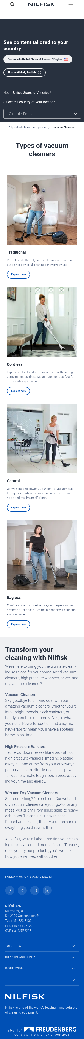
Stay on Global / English (22, 72)
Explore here (18, 274)
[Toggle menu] (71, 4)
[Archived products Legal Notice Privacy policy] (42, 980)
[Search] (12, 5)
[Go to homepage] (41, 4)
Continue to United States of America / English (35, 59)
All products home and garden (27, 127)
